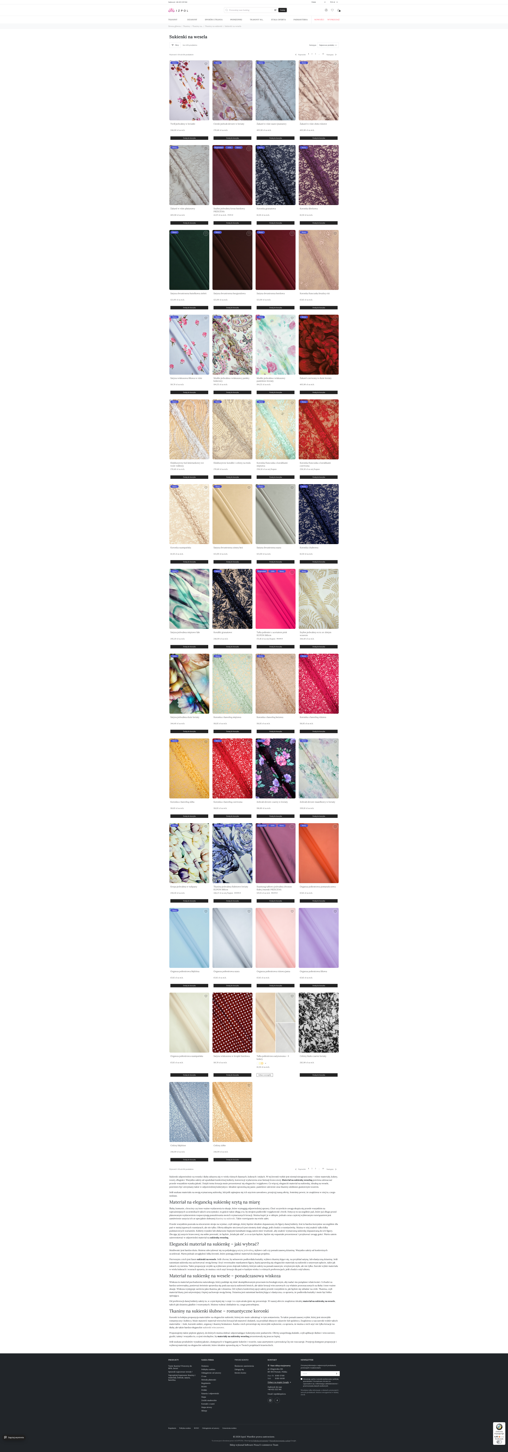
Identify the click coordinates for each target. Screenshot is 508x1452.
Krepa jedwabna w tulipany (183, 886)
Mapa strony (206, 1407)
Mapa (203, 1397)
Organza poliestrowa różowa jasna (273, 971)
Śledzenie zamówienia (244, 1366)
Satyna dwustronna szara (269, 547)
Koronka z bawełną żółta (182, 802)
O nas (203, 1376)
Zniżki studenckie (209, 1400)
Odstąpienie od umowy (211, 1373)
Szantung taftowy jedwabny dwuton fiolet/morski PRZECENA (274, 888)
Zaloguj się (239, 1369)
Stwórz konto (240, 1373)
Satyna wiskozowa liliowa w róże (186, 378)
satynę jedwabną (245, 1250)
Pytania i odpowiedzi (210, 1393)
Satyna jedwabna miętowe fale (185, 632)
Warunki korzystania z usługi (279, 1441)
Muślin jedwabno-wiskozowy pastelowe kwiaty (271, 379)
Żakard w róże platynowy (182, 208)
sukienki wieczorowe (213, 1327)
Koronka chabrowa (309, 547)
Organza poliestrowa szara (226, 971)
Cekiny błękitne (178, 1145)
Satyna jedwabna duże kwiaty (184, 717)
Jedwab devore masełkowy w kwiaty (317, 802)
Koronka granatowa (266, 208)
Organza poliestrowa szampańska (186, 1056)
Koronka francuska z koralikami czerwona (315, 464)
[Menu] (503, 1423)
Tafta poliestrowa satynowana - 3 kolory (273, 1057)
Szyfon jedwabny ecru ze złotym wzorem (315, 634)
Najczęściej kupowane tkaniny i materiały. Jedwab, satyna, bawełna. (181, 1377)
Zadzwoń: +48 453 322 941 (177, 2)
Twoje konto (241, 1360)
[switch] (499, 1442)
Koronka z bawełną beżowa (270, 717)
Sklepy (204, 1411)
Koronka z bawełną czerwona (228, 802)
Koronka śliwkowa (309, 208)
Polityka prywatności (260, 1441)
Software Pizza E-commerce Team (261, 1445)
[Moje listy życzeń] (332, 10)
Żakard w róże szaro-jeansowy (271, 123)
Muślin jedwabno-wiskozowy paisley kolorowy (231, 379)
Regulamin (206, 1383)
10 (323, 54)
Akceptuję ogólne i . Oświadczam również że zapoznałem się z (321, 1382)
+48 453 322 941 (274, 1389)
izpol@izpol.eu (280, 1394)
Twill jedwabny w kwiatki (182, 123)
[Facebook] (277, 1400)
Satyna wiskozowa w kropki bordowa (232, 1056)
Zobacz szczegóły (264, 1075)
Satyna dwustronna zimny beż (228, 547)
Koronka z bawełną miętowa (227, 717)
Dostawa (204, 1366)
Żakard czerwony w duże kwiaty (316, 378)
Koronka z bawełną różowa (313, 717)
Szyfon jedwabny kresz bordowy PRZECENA (229, 210)
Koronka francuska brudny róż (315, 293)
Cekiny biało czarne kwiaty (313, 1056)
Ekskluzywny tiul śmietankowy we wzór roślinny (187, 464)
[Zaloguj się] (326, 10)
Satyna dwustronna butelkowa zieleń (188, 293)
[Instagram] (270, 1400)
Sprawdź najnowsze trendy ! (180, 1372)
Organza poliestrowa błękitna (184, 971)
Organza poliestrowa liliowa (313, 971)
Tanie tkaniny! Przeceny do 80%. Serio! (180, 1367)
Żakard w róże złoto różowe (313, 123)
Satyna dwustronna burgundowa (230, 293)
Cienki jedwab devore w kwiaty (229, 123)
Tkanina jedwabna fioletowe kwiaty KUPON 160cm (231, 888)
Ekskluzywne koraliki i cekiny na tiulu (232, 462)
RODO (204, 1386)
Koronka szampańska (180, 547)
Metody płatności (208, 1380)
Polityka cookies (208, 1369)
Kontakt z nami (208, 1404)
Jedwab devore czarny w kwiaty (272, 802)
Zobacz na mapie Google (278, 1382)
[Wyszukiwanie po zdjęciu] (275, 10)
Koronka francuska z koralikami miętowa (272, 464)
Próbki (204, 1390)
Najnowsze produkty (326, 45)
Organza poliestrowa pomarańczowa (318, 886)
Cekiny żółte (220, 1145)
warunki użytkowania (324, 1379)
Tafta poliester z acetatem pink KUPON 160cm (272, 634)
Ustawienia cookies (229, 1428)
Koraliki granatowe (223, 632)
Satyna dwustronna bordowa (271, 293)
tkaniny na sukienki (225, 1218)
